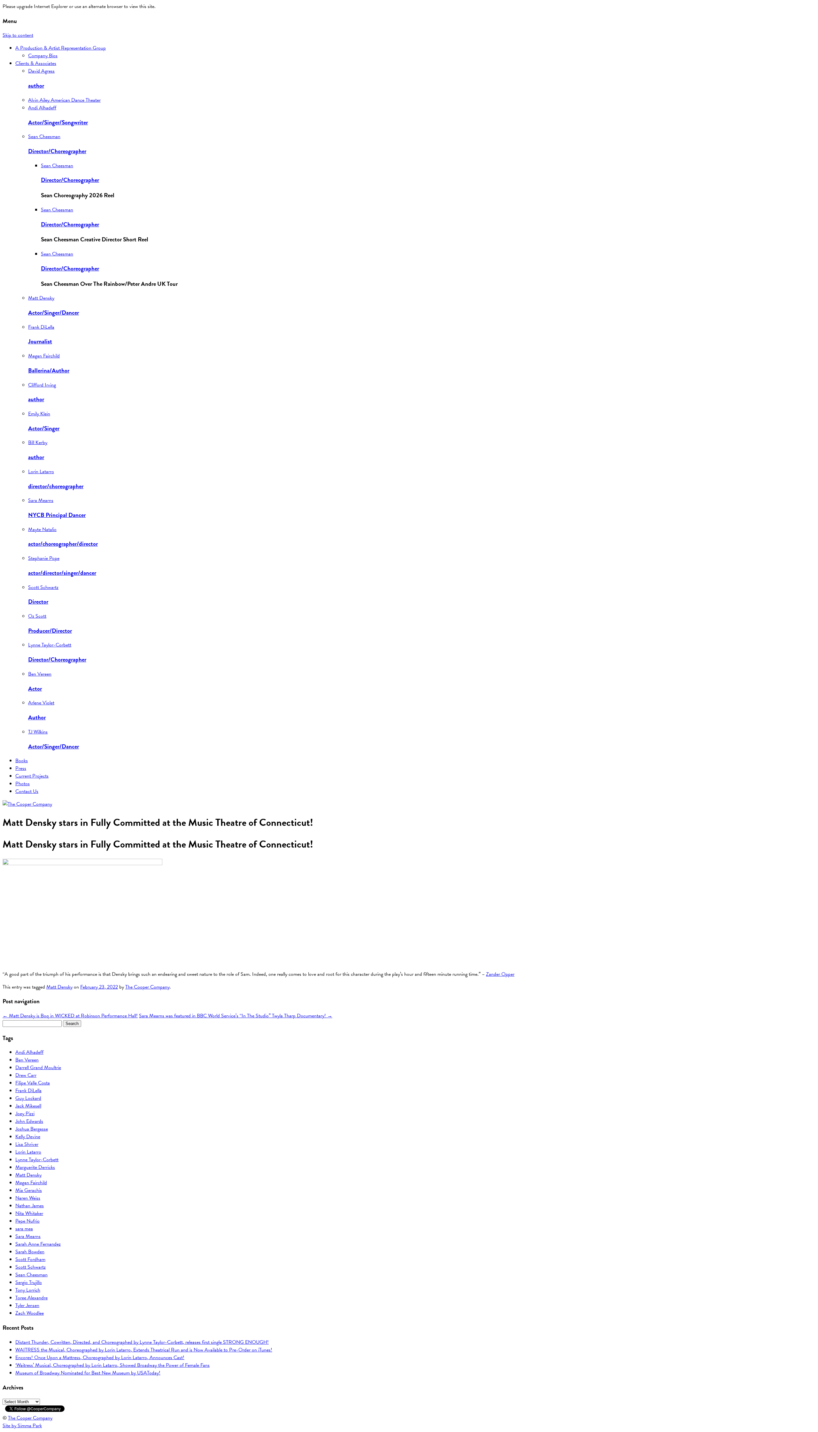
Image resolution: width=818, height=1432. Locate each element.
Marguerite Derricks (35, 1167)
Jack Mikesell (28, 1106)
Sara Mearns (28, 1236)
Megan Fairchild (31, 1182)
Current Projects (32, 776)
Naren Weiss (27, 1198)
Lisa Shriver (26, 1144)
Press (20, 768)
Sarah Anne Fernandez (38, 1244)
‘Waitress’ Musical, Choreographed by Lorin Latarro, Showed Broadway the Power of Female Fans (112, 1365)
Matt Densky (59, 987)
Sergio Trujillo (28, 1282)
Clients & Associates (35, 63)
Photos (22, 783)
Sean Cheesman (31, 1275)
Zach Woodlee (29, 1313)
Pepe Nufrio (27, 1221)
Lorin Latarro (28, 1152)
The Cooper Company (147, 987)
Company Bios (43, 55)
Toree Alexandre (31, 1298)
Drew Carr (25, 1075)
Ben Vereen (27, 1060)
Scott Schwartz (30, 1267)
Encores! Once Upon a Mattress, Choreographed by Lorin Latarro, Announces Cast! (99, 1357)
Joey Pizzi (25, 1113)
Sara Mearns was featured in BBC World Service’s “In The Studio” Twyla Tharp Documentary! (235, 1016)
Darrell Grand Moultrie (38, 1067)
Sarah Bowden (29, 1252)
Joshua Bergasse (31, 1129)
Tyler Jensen (27, 1305)
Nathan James (29, 1205)
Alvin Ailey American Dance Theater (64, 100)
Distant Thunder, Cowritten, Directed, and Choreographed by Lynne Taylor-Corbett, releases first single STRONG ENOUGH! (142, 1342)
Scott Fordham (30, 1259)
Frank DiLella (28, 1090)
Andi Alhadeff (29, 1052)
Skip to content (18, 35)
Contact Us (26, 791)
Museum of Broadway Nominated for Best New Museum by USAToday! (87, 1373)
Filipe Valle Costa (32, 1083)
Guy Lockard (28, 1098)
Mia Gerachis (28, 1190)
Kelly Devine (27, 1136)
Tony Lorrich (27, 1290)
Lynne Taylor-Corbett (36, 1159)
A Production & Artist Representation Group (60, 48)
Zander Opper (500, 974)
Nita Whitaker (29, 1213)
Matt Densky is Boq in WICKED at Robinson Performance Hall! (70, 1016)
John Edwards (29, 1121)
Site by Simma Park (22, 1425)
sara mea (24, 1228)
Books (21, 760)
